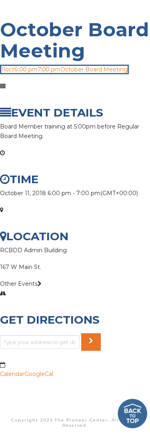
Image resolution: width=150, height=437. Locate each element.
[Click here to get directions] (91, 342)
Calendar (12, 374)
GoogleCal (38, 374)
